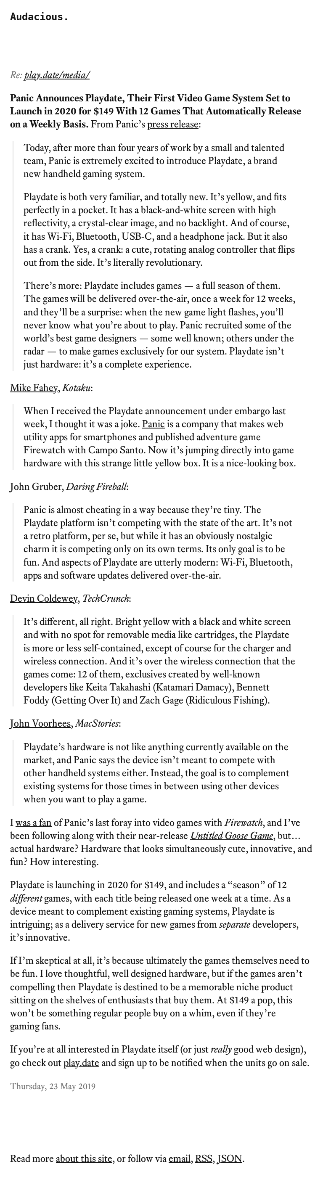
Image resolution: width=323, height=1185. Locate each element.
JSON (229, 1158)
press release (173, 124)
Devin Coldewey (43, 598)
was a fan (34, 822)
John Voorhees (40, 723)
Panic (153, 424)
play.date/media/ (57, 75)
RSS (203, 1158)
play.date (81, 1062)
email (180, 1158)
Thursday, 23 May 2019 (52, 1086)
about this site (84, 1158)
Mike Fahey (34, 387)
